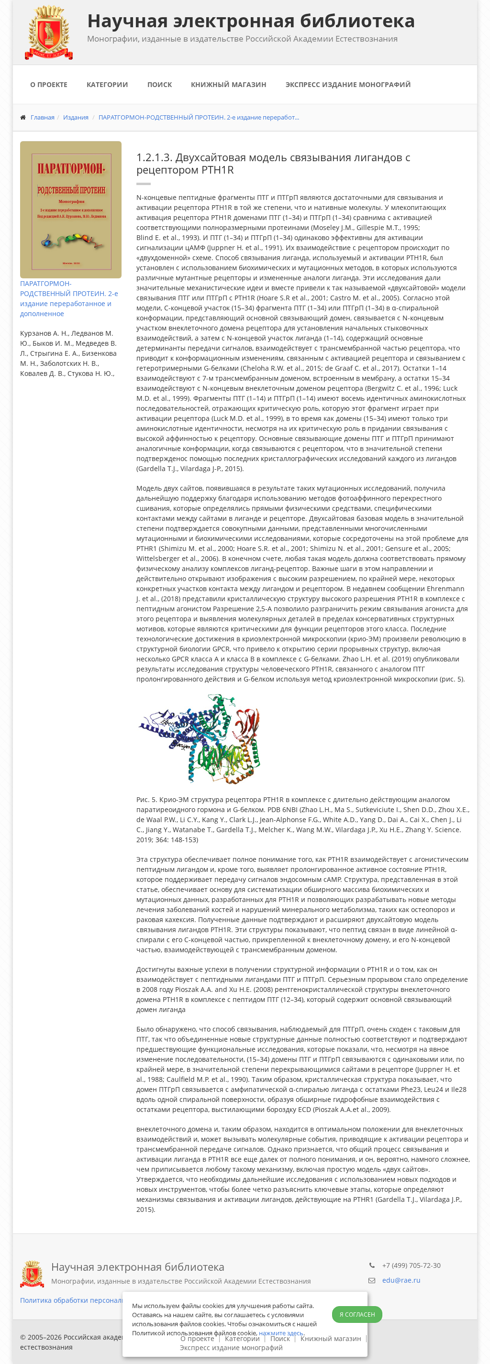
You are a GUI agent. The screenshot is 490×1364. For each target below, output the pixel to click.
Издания (76, 117)
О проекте (48, 84)
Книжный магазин (229, 84)
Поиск (159, 84)
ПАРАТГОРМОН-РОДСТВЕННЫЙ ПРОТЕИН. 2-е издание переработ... (199, 117)
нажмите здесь (281, 1333)
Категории (107, 84)
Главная (43, 117)
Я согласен (357, 1314)
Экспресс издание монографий (348, 84)
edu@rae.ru (401, 1280)
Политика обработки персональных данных (92, 1300)
